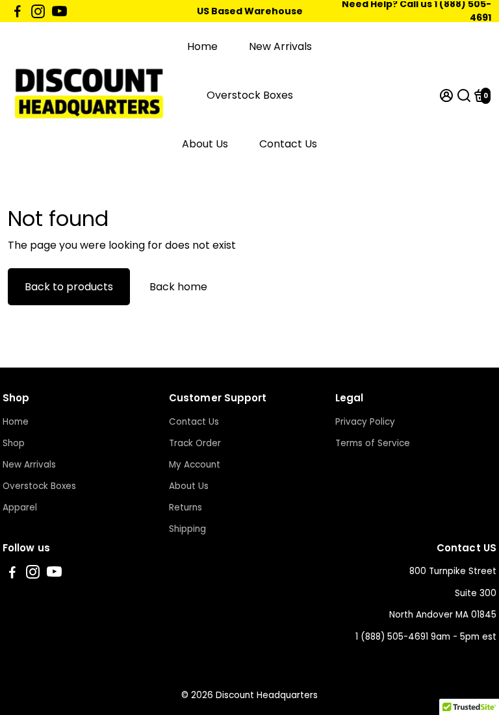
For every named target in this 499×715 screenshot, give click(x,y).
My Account (194, 464)
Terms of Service (372, 443)
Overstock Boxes (250, 95)
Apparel (20, 507)
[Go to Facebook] (17, 11)
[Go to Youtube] (59, 11)
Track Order (195, 443)
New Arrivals (280, 46)
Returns (185, 507)
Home (202, 46)
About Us (205, 143)
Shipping (187, 529)
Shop (14, 443)
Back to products (69, 286)
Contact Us (288, 143)
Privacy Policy (365, 422)
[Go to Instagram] (38, 11)
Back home (178, 286)
